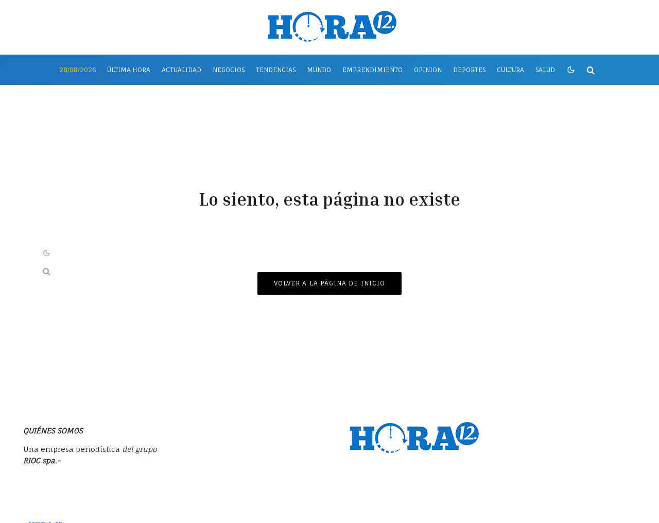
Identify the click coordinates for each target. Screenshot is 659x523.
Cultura (510, 70)
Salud (545, 70)
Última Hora (128, 70)
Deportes (469, 70)
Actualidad (181, 70)
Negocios (229, 70)
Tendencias (276, 70)
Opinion (428, 70)
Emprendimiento (372, 70)
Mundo (319, 70)
